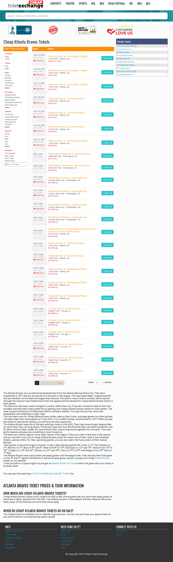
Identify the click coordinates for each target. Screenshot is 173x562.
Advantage (10, 534)
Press (8, 541)
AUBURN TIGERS (61, 473)
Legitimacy (66, 541)
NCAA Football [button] (116, 3)
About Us (65, 531)
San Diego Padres (126, 55)
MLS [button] (148, 3)
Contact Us (121, 531)
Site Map (65, 544)
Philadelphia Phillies (127, 65)
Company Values (13, 537)
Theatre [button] (70, 3)
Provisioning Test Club (128, 71)
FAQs (63, 534)
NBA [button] (139, 3)
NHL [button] (93, 3)
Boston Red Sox (125, 49)
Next (60, 383)
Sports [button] (83, 3)
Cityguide (10, 547)
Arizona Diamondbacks (128, 46)
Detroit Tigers (124, 52)
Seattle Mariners (126, 74)
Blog (118, 534)
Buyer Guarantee (14, 531)
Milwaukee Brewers (127, 62)
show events (100, 382)
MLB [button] (102, 3)
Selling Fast (39, 60)
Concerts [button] (55, 3)
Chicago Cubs (124, 68)
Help (63, 547)
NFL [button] (131, 3)
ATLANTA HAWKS (40, 473)
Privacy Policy (67, 537)
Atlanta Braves (102, 458)
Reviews (9, 544)
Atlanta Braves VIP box (63, 463)
